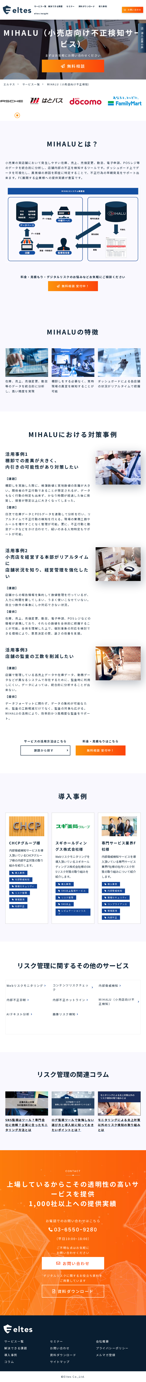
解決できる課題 (55, 6)
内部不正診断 (16, 1000)
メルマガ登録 (106, 1355)
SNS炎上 (66, 903)
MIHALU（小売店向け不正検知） (117, 1001)
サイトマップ (60, 1361)
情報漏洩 (20, 899)
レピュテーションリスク (72, 912)
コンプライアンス (117, 903)
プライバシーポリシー (112, 1348)
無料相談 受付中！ (75, 286)
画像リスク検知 (64, 1014)
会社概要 (102, 1341)
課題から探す (44, 750)
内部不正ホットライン (69, 1000)
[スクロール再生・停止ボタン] (17, 115)
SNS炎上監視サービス (73, 890)
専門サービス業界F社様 (119, 846)
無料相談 (76, 66)
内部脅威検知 (22, 879)
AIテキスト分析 (18, 1014)
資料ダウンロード (87, 6)
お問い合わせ (134, 9)
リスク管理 (21, 892)
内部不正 (20, 906)
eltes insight (41, 13)
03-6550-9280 (75, 1229)
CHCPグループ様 (25, 842)
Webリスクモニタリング (25, 985)
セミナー (70, 6)
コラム (9, 1361)
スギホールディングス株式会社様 (71, 846)
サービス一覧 (40, 6)
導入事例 (103, 6)
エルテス (9, 84)
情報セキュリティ (24, 886)
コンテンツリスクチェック (71, 987)
